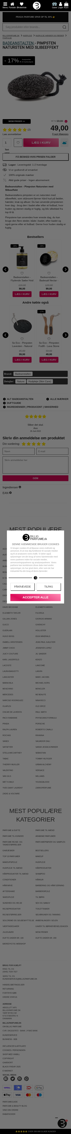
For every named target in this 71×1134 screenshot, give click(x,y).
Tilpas (48, 586)
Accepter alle (35, 597)
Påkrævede (22, 586)
